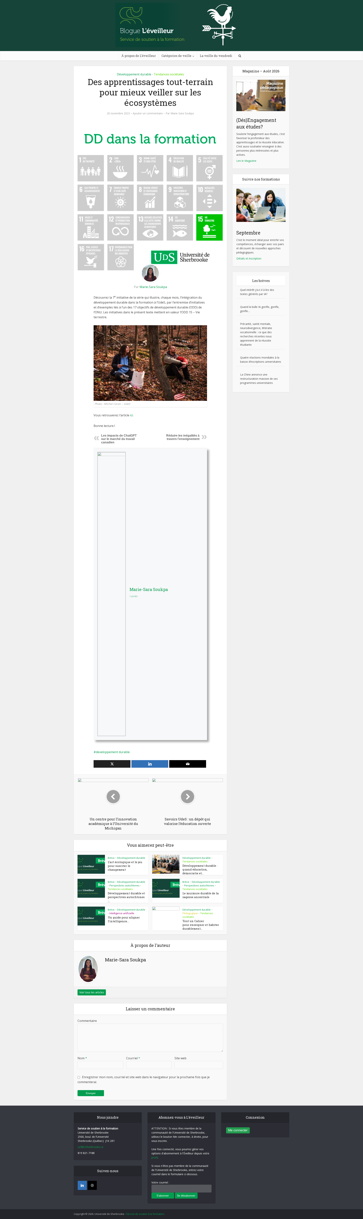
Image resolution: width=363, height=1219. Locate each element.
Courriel (133, 1058)
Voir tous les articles (91, 992)
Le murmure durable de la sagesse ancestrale (200, 895)
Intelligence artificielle (121, 913)
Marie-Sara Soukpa (182, 113)
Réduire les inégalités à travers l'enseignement (182, 437)
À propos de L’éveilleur (138, 56)
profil (154, 1157)
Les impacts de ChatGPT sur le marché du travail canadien (119, 439)
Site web (180, 1058)
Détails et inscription (248, 258)
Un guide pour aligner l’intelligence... (124, 919)
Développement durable (134, 74)
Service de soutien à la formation (145, 1214)
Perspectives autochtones (124, 885)
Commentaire (87, 1021)
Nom (82, 1058)
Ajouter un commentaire (148, 113)
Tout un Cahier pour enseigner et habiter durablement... (200, 925)
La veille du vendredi (216, 56)
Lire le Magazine (246, 161)
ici (131, 415)
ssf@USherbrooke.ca (90, 1147)
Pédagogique (190, 913)
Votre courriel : (160, 1182)
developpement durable (113, 752)
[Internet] (92, 1185)
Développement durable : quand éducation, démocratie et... (199, 869)
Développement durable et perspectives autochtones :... (126, 897)
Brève (111, 858)
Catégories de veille (176, 56)
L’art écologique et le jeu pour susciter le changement (125, 866)
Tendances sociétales (169, 74)
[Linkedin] (82, 1185)
